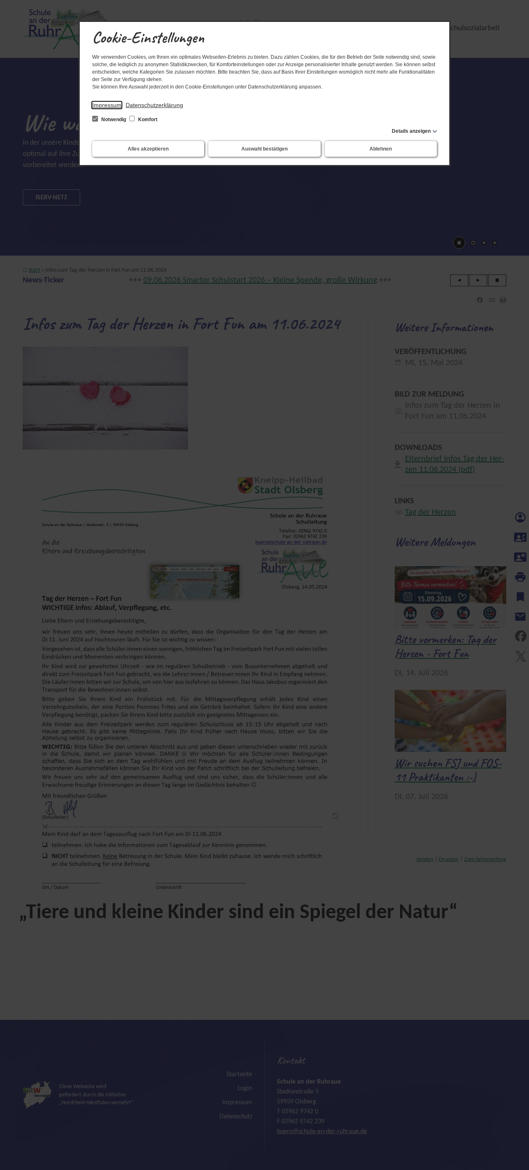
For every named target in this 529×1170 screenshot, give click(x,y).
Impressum (107, 105)
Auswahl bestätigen (264, 149)
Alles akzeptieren (148, 149)
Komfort (147, 119)
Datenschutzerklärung (154, 105)
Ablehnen (380, 149)
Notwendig (113, 119)
